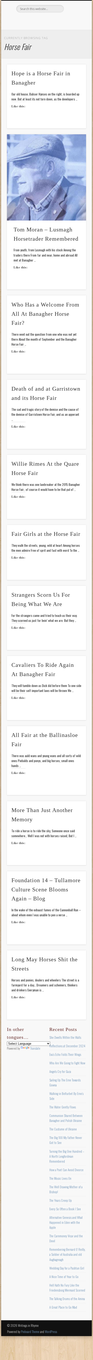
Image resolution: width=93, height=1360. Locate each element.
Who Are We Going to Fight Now (67, 1063)
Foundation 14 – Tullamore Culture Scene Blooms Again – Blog (46, 889)
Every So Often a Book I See (65, 1208)
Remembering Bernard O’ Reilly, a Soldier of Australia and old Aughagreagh (67, 1254)
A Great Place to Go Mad (63, 1307)
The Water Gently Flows (62, 1107)
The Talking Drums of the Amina (67, 1298)
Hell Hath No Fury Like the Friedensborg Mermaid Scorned (67, 1287)
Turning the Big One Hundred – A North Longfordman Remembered (66, 1156)
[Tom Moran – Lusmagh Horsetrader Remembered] (46, 177)
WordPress (51, 1331)
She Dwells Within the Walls (65, 1037)
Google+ (65, 20)
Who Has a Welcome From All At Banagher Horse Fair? (45, 314)
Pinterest (46, 20)
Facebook (26, 20)
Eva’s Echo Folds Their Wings (65, 1054)
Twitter (36, 20)
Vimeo (55, 20)
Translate (35, 1048)
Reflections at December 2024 (67, 1046)
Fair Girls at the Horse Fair (45, 534)
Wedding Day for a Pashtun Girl (66, 1268)
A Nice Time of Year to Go (63, 1276)
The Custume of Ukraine (63, 1129)
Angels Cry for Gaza (60, 1071)
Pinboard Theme (30, 1331)
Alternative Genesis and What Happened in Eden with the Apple (66, 1222)
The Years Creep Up (60, 1200)
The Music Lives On (60, 1178)
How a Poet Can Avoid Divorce (66, 1169)
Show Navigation (74, 42)
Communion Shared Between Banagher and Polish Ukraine (66, 1118)
